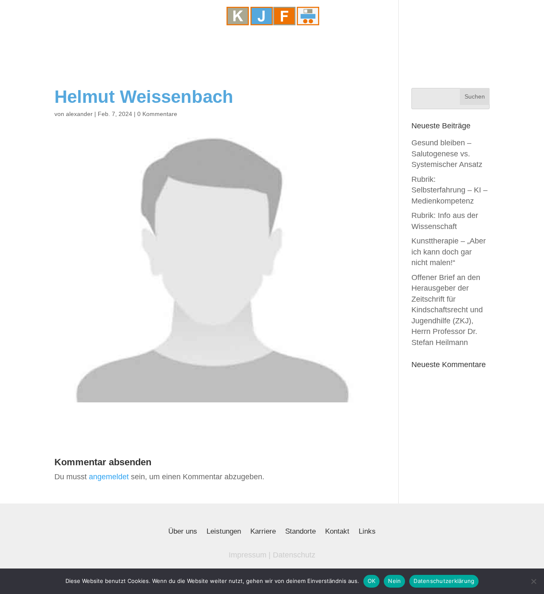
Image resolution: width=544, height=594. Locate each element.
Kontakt (337, 532)
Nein (394, 580)
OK (372, 580)
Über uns (182, 532)
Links (367, 532)
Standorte (300, 532)
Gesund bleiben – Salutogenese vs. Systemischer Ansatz (446, 154)
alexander (79, 113)
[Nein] (533, 581)
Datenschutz (294, 555)
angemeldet (109, 476)
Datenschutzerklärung (444, 580)
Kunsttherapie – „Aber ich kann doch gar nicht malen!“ (448, 252)
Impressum (247, 555)
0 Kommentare (157, 113)
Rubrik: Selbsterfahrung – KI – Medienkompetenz (449, 190)
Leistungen (224, 532)
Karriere (263, 532)
